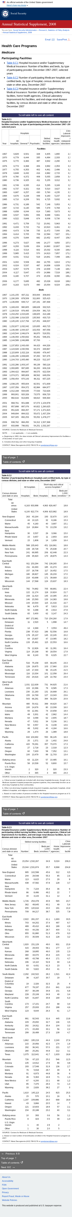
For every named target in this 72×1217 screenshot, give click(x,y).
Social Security (18, 13)
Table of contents (12, 462)
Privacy (5, 1192)
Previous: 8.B (13, 1154)
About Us (6, 1177)
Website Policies (9, 1200)
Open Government (10, 1188)
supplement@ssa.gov (49, 445)
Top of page (9, 457)
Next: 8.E (6, 1167)
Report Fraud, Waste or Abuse (15, 1196)
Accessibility (7, 1181)
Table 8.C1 (12, 62)
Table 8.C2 (12, 77)
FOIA (4, 1185)
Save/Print (62, 39)
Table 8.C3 (12, 88)
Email (48, 39)
